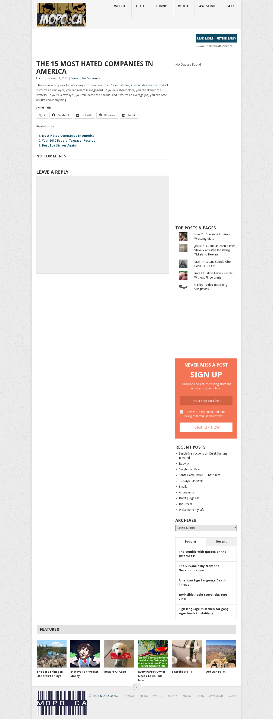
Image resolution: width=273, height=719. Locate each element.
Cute (140, 6)
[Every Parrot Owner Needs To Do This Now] (153, 654)
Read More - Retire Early (216, 38)
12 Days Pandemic (191, 481)
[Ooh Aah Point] (221, 654)
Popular (190, 541)
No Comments (91, 78)
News (74, 78)
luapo (39, 78)
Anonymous (187, 492)
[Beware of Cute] (119, 654)
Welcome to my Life (191, 509)
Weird (119, 6)
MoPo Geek (108, 695)
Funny (161, 6)
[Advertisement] (114, 44)
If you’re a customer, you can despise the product (135, 85)
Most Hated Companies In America (68, 135)
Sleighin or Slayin (190, 469)
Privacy (128, 695)
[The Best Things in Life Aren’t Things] (52, 654)
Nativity (184, 463)
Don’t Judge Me (189, 498)
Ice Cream (185, 504)
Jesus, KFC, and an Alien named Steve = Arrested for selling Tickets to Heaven (214, 250)
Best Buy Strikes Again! (59, 145)
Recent (221, 541)
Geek (231, 6)
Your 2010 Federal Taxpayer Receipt (68, 140)
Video (183, 6)
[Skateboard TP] (187, 654)
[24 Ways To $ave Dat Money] (85, 654)
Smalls (183, 486)
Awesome (207, 6)
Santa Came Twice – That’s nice (199, 475)
